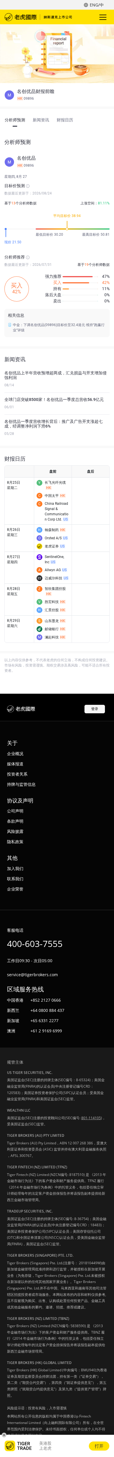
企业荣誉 (15, 889)
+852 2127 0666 (45, 1000)
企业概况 (15, 753)
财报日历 (65, 120)
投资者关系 (17, 774)
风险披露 (15, 831)
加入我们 (15, 868)
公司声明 (15, 811)
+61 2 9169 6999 (46, 1031)
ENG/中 (97, 5)
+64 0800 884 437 (47, 1010)
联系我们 (15, 878)
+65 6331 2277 (44, 1020)
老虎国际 (38, 17)
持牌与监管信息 (21, 784)
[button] (57, 95)
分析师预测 (15, 120)
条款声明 (15, 821)
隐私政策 (15, 841)
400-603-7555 (35, 944)
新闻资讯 (41, 120)
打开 (99, 1446)
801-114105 (91, 1117)
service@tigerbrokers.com (32, 974)
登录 (94, 708)
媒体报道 (15, 764)
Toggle (103, 17)
